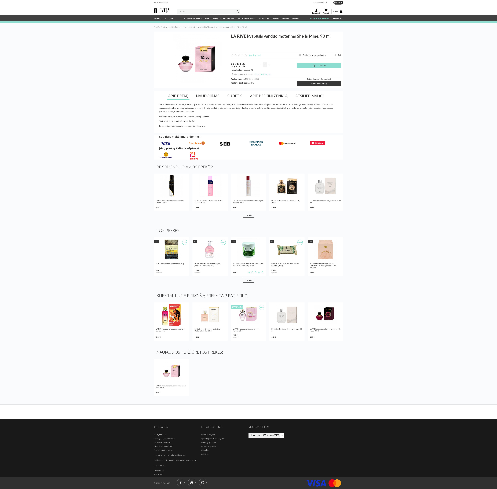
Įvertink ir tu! (255, 55)
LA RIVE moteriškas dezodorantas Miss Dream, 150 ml (170, 202)
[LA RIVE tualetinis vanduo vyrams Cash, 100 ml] (287, 186)
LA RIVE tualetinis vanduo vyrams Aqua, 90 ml (325, 202)
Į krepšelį (322, 65)
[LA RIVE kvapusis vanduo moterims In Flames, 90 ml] (248, 315)
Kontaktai (205, 450)
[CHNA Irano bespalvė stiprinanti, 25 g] (171, 249)
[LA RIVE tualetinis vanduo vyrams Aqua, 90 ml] (325, 186)
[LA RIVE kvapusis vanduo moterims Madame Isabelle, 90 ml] (210, 315)
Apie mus (205, 454)
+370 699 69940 (161, 2)
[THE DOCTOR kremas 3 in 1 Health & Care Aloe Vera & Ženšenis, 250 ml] (248, 249)
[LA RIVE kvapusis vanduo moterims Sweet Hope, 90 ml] (325, 315)
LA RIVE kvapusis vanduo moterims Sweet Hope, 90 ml (325, 330)
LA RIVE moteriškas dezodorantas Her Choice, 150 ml (208, 202)
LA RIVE (250, 83)
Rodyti (249, 215)
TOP (156, 242)
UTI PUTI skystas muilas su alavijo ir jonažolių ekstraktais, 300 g (207, 265)
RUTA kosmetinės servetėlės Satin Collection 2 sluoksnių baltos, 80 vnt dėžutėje (323, 266)
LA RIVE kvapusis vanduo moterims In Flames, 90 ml (246, 330)
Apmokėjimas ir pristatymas (213, 438)
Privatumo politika (208, 446)
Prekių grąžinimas (208, 442)
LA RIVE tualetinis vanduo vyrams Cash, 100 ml (285, 202)
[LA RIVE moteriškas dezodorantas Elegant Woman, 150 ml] (248, 186)
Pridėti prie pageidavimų (314, 55)
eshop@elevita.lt (320, 2)
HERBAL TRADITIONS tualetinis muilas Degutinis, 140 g (285, 265)
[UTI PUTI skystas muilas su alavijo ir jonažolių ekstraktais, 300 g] (210, 249)
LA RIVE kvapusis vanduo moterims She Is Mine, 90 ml (171, 387)
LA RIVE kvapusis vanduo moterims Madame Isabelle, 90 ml (207, 330)
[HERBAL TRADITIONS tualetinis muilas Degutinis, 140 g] (287, 249)
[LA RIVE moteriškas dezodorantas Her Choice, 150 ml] (210, 186)
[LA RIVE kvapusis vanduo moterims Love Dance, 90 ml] (171, 315)
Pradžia (157, 27)
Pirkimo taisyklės (208, 434)
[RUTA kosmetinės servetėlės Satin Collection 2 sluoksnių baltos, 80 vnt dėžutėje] (325, 249)
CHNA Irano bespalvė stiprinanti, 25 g (170, 264)
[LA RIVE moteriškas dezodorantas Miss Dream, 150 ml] (171, 186)
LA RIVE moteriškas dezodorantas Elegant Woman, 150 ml (248, 202)
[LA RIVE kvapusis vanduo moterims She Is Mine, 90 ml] (171, 371)
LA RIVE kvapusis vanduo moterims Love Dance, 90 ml (170, 330)
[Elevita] (161, 10)
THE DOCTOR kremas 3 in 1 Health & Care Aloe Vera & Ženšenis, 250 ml (248, 265)
